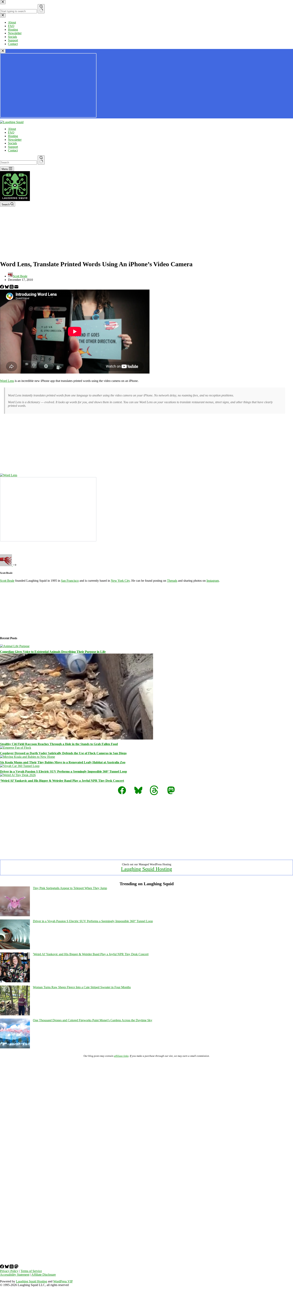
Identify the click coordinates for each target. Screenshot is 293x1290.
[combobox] (18, 162)
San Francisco (70, 580)
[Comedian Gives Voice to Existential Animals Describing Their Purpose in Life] (14, 646)
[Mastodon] (16, 1267)
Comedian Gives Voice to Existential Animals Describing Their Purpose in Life (53, 651)
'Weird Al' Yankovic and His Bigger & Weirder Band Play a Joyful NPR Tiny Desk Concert (90, 954)
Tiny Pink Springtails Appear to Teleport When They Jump (70, 888)
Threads (172, 580)
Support (13, 146)
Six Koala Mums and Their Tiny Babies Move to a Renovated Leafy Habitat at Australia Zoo (62, 762)
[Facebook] (2, 287)
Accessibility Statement (14, 1274)
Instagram (212, 580)
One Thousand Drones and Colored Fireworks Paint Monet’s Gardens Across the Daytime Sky (92, 1020)
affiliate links (121, 1055)
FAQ (11, 132)
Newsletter (15, 139)
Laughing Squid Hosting (146, 869)
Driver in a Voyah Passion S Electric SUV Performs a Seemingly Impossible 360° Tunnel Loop (63, 771)
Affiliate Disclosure (43, 1274)
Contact (13, 150)
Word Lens (7, 381)
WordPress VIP (63, 1281)
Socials (12, 143)
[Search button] (41, 160)
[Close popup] (3, 51)
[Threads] (12, 287)
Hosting (13, 136)
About (12, 129)
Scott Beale (7, 580)
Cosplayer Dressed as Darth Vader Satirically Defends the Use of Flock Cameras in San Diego (63, 753)
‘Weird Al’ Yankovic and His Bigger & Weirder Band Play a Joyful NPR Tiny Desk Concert (62, 780)
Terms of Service (31, 1271)
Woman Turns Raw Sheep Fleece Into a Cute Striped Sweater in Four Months (82, 987)
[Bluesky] (7, 287)
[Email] (16, 287)
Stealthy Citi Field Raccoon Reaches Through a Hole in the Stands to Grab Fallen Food (59, 744)
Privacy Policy (9, 1271)
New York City (120, 580)
